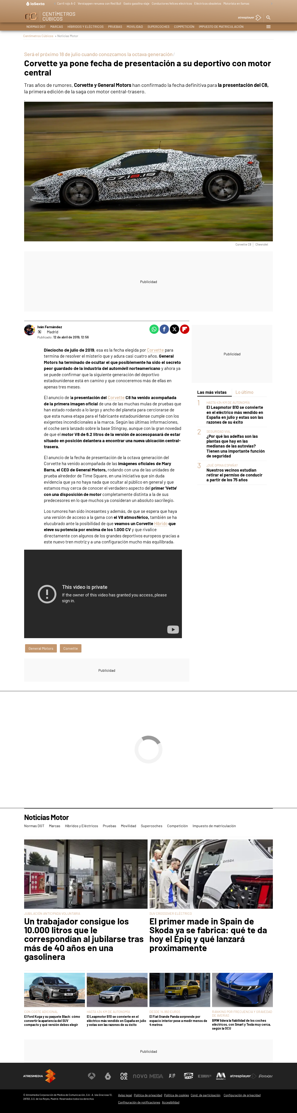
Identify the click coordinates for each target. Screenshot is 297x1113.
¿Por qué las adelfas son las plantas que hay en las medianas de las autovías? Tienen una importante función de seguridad (236, 446)
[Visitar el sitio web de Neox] (124, 1076)
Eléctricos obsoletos (207, 3)
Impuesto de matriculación (221, 26)
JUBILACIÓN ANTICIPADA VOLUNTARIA (52, 913)
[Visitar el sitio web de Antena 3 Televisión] (92, 1076)
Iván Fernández (49, 327)
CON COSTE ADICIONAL (41, 1012)
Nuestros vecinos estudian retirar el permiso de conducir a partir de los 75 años (234, 475)
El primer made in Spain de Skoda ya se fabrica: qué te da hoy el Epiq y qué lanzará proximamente (208, 934)
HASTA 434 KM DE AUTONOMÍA (228, 402)
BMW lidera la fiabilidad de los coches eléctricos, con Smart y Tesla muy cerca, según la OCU (241, 1024)
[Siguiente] (270, 4)
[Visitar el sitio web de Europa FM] (205, 1076)
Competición (184, 26)
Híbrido (161, 523)
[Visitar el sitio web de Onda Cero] (189, 1076)
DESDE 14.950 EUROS (164, 1012)
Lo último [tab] (244, 392)
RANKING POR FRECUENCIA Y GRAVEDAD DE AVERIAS (242, 1013)
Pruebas (115, 26)
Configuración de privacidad (242, 1095)
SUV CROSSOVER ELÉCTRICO (170, 913)
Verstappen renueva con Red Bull (99, 3)
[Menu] (268, 26)
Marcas (56, 26)
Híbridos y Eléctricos (85, 26)
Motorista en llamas (236, 3)
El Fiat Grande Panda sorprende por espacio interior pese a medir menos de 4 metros (178, 1021)
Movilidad (135, 26)
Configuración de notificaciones (139, 1102)
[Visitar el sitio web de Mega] (156, 1076)
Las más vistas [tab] (212, 392)
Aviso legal (125, 1095)
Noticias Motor (46, 817)
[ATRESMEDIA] (39, 1076)
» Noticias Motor (66, 36)
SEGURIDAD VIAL (219, 431)
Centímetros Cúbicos (38, 36)
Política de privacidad (148, 1095)
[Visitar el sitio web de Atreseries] (172, 1076)
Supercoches (158, 26)
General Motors (41, 648)
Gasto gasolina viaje (136, 3)
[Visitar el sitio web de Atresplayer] (243, 1076)
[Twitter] (39, 331)
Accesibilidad (170, 1102)
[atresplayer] (248, 18)
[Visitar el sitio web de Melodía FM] (221, 1076)
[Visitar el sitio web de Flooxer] (266, 1076)
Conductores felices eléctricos (172, 3)
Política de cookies (176, 1095)
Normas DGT (36, 26)
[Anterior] (53, 4)
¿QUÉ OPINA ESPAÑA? (222, 465)
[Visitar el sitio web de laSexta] (108, 1076)
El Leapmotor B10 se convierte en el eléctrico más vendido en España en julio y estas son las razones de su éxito (235, 414)
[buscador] (268, 17)
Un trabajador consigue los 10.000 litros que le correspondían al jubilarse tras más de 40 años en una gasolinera (84, 939)
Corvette (155, 350)
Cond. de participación (205, 1095)
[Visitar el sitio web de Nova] (140, 1076)
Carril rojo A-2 (66, 3)
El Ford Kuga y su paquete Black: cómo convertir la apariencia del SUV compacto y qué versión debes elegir (52, 1021)
